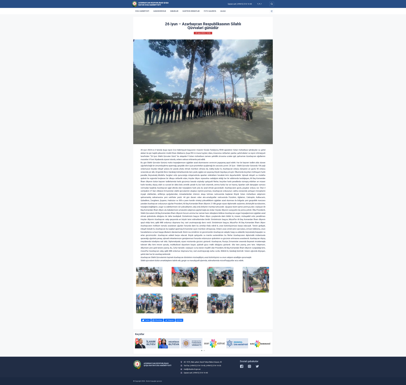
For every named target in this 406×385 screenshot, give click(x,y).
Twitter (147, 320)
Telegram (170, 320)
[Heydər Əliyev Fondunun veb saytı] (169, 343)
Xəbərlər (174, 11)
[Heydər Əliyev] (260, 343)
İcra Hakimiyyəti (142, 11)
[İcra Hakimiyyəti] (134, 4)
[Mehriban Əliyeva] (146, 343)
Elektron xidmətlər (191, 11)
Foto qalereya (210, 11)
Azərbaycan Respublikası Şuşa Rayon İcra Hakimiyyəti (153, 4)
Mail (180, 320)
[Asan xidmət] (191, 343)
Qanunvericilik (159, 11)
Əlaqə (223, 11)
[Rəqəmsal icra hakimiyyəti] (214, 343)
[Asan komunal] (237, 343)
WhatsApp (158, 320)
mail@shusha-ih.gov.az (192, 369)
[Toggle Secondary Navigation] (271, 11)
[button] (201, 350)
